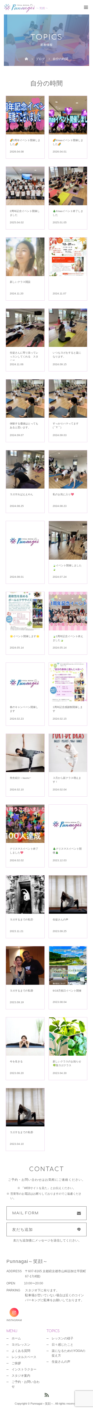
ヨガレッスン (21, 1344)
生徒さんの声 (61, 1361)
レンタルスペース (24, 1357)
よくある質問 (21, 1351)
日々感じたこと (62, 1344)
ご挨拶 (16, 1363)
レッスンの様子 (62, 1338)
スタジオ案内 (21, 1375)
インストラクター (24, 1369)
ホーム (16, 1338)
